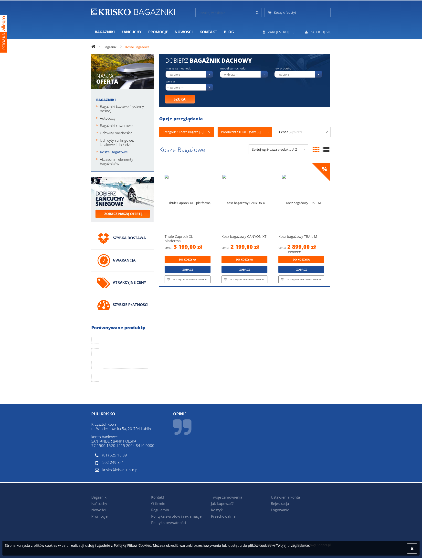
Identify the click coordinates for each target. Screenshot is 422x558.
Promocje (99, 516)
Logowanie (280, 509)
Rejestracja (280, 503)
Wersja (170, 81)
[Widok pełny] (326, 149)
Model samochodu (232, 68)
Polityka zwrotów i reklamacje (176, 516)
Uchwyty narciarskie (116, 132)
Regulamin (160, 509)
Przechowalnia (223, 516)
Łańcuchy (99, 503)
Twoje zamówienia (226, 497)
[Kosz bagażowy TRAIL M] (301, 195)
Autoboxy (108, 118)
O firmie (158, 503)
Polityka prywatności (168, 522)
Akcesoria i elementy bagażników (116, 161)
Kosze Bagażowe (114, 151)
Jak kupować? (222, 503)
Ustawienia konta (285, 497)
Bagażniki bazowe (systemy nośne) (122, 108)
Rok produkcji (283, 68)
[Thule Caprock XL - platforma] (187, 195)
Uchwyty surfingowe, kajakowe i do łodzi (117, 142)
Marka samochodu (178, 68)
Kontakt (157, 497)
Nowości (98, 509)
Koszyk (217, 509)
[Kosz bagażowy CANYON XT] (244, 195)
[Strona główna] (133, 10)
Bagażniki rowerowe (116, 125)
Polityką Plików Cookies (132, 545)
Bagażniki (106, 99)
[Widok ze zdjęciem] (316, 149)
